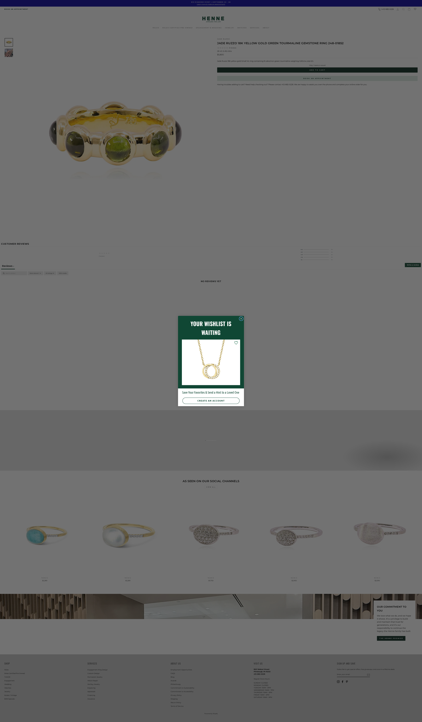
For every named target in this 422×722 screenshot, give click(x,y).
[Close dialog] (241, 319)
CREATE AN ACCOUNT (211, 400)
